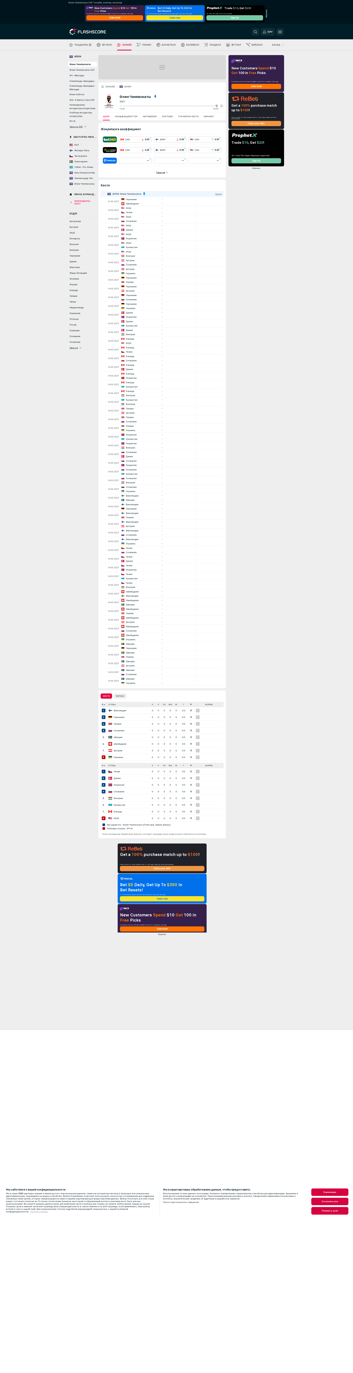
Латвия (117, 723)
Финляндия (120, 710)
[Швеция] (110, 737)
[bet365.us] (110, 139)
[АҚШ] (110, 818)
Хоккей (110, 86)
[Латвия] (110, 724)
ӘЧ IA (72, 121)
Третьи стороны (39, 1211)
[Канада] (110, 811)
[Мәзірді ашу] (280, 32)
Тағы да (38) (76, 126)
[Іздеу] (255, 32)
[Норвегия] (110, 785)
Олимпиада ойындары (81, 81)
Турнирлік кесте (188, 116)
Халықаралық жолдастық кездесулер (82, 106)
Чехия (117, 771)
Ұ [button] (158, 704)
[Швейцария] (110, 744)
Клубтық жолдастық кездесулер (80, 114)
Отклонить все (330, 1201)
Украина (118, 757)
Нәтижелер (150, 116)
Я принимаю (329, 1192)
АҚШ (116, 818)
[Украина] (110, 757)
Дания (117, 778)
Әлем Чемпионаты (80, 64)
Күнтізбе (167, 116)
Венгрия (118, 798)
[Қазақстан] (110, 805)
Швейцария (120, 743)
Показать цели (330, 1210)
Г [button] (183, 704)
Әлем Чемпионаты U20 (81, 69)
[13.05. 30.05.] (171, 106)
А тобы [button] (112, 704)
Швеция (118, 737)
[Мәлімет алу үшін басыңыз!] (162, 201)
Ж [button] (176, 704)
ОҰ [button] (164, 704)
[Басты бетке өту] (94, 32)
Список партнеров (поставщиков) (181, 1202)
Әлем (127, 86)
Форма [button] (209, 704)
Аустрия (118, 750)
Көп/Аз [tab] (120, 696)
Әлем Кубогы (76, 94)
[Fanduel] (110, 161)
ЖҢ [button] (170, 704)
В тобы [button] (112, 765)
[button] (221, 106)
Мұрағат (209, 116)
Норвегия (119, 784)
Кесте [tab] (106, 696)
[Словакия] (110, 791)
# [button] (102, 704)
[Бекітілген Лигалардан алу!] (155, 97)
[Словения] (110, 730)
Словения (119, 730)
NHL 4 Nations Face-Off (81, 99)
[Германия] (110, 717)
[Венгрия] (110, 798)
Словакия (119, 791)
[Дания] (110, 778)
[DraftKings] (110, 150)
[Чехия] (110, 771)
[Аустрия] (110, 750)
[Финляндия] (110, 710)
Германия (119, 717)
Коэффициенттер (126, 116)
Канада (118, 811)
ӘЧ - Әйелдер (76, 75)
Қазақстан (119, 804)
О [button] (152, 704)
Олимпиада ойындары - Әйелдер (82, 87)
